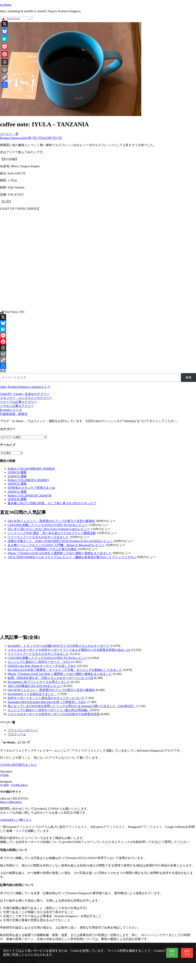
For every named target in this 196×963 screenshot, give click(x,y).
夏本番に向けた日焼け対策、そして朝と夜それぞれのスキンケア (52, 503)
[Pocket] (98, 335)
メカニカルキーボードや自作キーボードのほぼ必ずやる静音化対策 (54, 714)
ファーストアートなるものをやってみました (38, 537)
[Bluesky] (98, 323)
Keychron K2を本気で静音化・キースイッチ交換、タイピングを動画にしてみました (65, 670)
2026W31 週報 (17, 491)
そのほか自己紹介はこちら (18, 764)
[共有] (98, 366)
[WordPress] (98, 354)
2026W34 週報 (17, 472)
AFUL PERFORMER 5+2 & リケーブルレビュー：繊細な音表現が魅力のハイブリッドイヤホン (72, 557)
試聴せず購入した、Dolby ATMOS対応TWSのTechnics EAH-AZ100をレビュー (60, 541)
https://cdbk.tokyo (11, 802)
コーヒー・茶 (9, 134)
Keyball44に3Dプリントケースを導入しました (39, 682)
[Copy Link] (98, 360)
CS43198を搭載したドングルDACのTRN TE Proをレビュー (48, 525)
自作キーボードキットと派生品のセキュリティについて (46, 698)
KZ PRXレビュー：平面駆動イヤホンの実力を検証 (42, 549)
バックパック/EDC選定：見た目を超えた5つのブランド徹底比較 (52, 533)
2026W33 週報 (17, 476)
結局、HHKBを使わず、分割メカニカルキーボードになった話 (50, 678)
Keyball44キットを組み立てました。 (32, 694)
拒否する (187, 953)
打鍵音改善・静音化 (14, 414)
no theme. (6, 4)
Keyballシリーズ (11, 410)
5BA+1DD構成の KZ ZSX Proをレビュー (35, 686)
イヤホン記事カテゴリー (17, 406)
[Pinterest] (98, 342)
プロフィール (17, 734)
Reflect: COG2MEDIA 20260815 (28, 480)
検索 (3, 371)
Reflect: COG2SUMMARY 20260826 (31, 468)
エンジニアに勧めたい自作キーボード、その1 (39, 661)
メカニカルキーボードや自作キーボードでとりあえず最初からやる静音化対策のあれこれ (69, 649)
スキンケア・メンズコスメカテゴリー (26, 397)
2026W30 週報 (17, 499)
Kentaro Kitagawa (11, 138)
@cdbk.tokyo (19, 785)
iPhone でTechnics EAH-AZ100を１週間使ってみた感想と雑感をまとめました (60, 553)
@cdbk (4, 775)
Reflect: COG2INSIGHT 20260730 (29, 495)
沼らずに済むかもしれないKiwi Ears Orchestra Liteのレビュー (49, 529)
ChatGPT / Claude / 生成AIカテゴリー (25, 393)
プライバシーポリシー (23, 730)
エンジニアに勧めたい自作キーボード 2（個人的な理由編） (49, 710)
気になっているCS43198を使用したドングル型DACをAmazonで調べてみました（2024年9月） (72, 706)
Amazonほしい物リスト (16, 819)
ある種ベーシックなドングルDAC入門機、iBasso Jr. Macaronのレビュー (56, 545)
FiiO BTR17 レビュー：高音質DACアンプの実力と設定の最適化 (51, 521)
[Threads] (98, 348)
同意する (172, 953)
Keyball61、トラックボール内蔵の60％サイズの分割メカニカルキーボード (58, 645)
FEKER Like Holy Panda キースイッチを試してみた (42, 665)
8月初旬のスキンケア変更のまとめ (31, 487)
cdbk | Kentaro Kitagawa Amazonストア (25, 386)
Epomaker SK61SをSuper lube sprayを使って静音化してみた (47, 702)
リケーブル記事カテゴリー (18, 402)
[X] (98, 317)
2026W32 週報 (17, 483)
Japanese (13, 18)
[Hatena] (98, 329)
